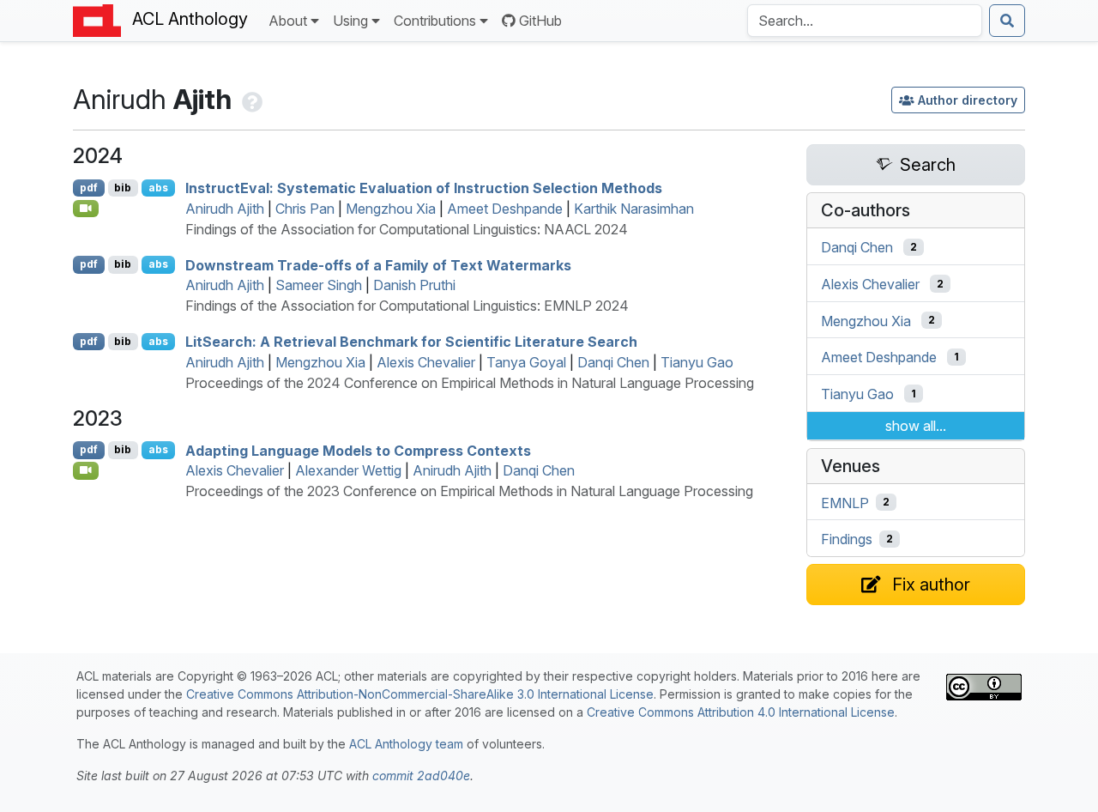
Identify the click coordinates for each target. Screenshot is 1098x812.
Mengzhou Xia (391, 208)
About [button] (287, 20)
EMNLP (845, 502)
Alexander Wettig (348, 470)
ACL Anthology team (406, 743)
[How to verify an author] (250, 99)
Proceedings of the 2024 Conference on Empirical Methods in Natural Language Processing (469, 382)
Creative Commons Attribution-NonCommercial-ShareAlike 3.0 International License (420, 694)
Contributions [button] (435, 20)
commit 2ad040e (421, 775)
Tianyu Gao (697, 362)
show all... (915, 425)
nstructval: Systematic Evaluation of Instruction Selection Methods (423, 188)
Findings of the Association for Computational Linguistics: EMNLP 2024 (407, 305)
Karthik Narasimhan (634, 208)
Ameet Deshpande (505, 208)
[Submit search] (1007, 20)
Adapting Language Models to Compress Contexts (358, 449)
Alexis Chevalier (426, 362)
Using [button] (350, 20)
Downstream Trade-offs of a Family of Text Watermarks (378, 264)
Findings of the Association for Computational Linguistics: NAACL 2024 (406, 229)
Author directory (967, 100)
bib (122, 187)
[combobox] (864, 20)
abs (158, 187)
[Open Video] (86, 208)
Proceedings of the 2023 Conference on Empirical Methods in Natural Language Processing (469, 491)
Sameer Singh (318, 285)
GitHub (540, 20)
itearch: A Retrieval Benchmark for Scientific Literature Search (411, 341)
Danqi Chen (613, 362)
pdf (89, 187)
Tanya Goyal (526, 362)
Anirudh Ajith (224, 208)
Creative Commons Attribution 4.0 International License (741, 712)
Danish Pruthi (414, 285)
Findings (846, 539)
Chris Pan (305, 208)
